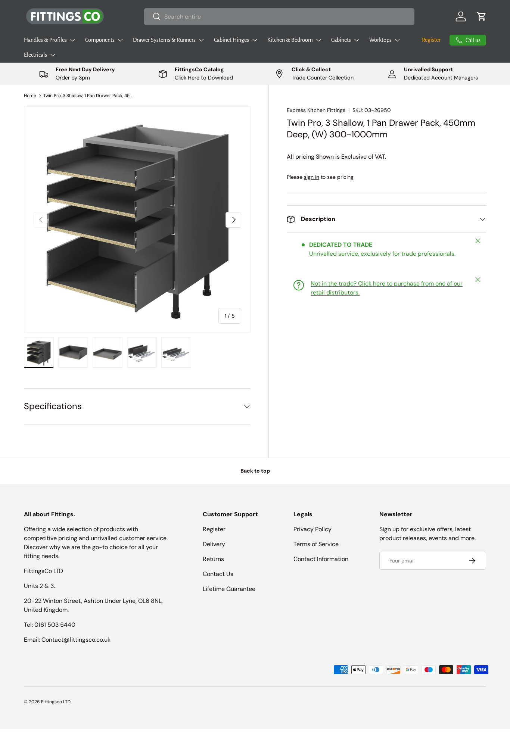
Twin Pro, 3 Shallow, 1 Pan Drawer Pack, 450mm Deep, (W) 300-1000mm (88, 95)
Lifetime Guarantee (229, 589)
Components (100, 40)
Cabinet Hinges (231, 40)
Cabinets (341, 40)
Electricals (35, 55)
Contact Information (320, 559)
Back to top (255, 470)
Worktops (380, 40)
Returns (213, 559)
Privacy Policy (312, 529)
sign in (311, 177)
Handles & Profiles (45, 40)
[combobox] (279, 16)
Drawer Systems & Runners (164, 40)
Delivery (214, 544)
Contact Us (218, 574)
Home (30, 95)
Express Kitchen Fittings (316, 110)
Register (431, 40)
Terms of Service (316, 544)
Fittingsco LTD (56, 702)
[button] (481, 16)
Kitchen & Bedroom (290, 40)
